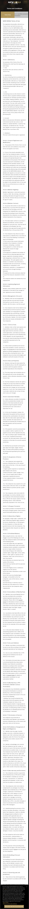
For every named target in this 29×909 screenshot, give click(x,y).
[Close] (26, 886)
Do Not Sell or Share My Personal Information (14, 906)
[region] (14, 897)
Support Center (11, 675)
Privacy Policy (6, 902)
